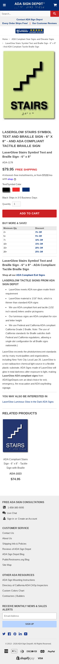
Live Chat (11, 513)
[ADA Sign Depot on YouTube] (25, 634)
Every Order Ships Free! (15, 23)
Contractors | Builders (13, 596)
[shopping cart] (54, 5)
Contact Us (8, 533)
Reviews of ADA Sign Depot (16, 549)
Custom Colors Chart (13, 590)
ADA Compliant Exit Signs (30, 275)
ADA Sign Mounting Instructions (18, 580)
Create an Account (27, 518)
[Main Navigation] (4, 5)
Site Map (6, 565)
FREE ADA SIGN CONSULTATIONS (23, 502)
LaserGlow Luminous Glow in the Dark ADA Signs (28, 401)
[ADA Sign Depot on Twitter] (4, 634)
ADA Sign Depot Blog (13, 554)
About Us (7, 538)
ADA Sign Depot (25, 644)
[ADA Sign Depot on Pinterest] (15, 634)
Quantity (6, 204)
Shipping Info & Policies (14, 543)
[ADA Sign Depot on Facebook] (9, 634)
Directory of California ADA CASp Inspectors (25, 585)
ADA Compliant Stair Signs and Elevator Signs (33, 39)
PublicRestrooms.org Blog (15, 559)
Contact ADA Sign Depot (30, 19)
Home (5, 39)
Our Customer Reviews (44, 23)
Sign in (10, 518)
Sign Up (29, 624)
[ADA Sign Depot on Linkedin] (20, 634)
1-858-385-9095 (15, 507)
